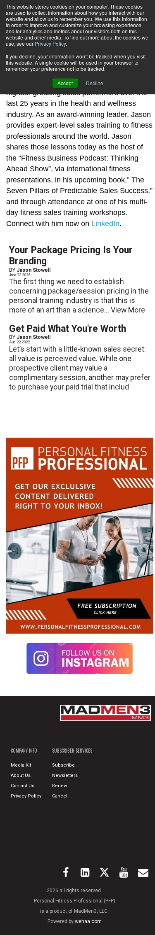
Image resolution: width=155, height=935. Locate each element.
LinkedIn (105, 223)
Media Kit (21, 765)
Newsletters (65, 775)
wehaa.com (88, 921)
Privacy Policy (50, 43)
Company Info (24, 750)
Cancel (59, 796)
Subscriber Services (72, 750)
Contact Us (22, 785)
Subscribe (63, 765)
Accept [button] (65, 82)
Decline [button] (94, 82)
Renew (59, 785)
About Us (21, 775)
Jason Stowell (33, 270)
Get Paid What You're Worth (67, 328)
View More (128, 310)
